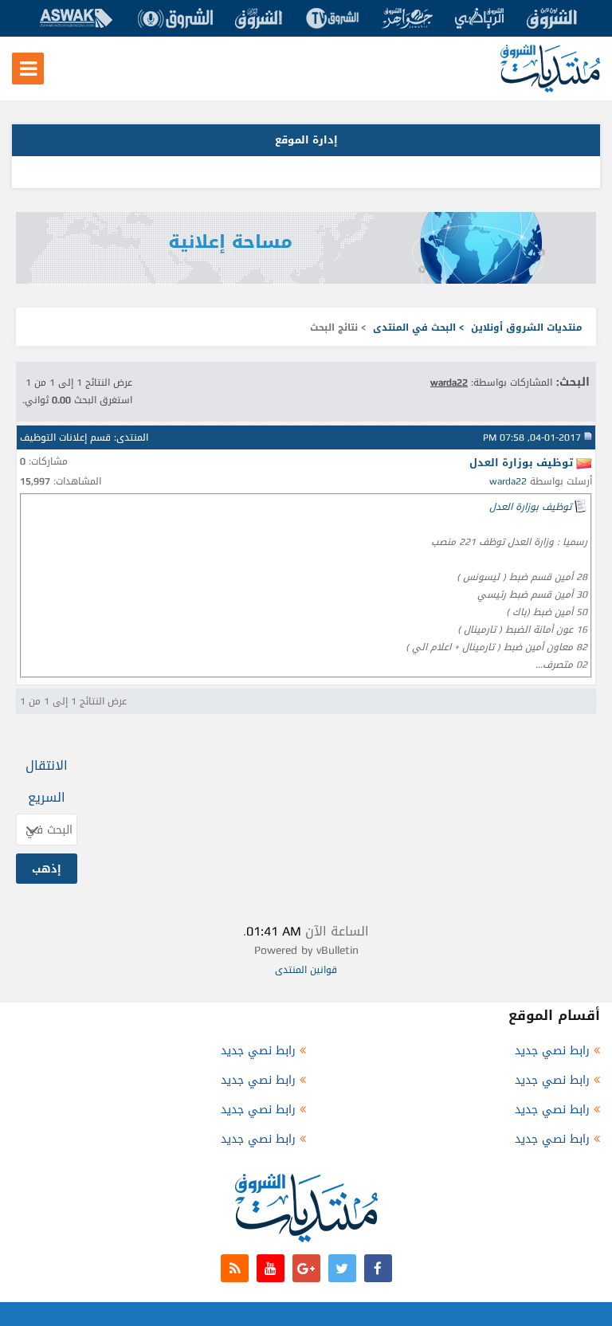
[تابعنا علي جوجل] (306, 1268)
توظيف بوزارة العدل (530, 507)
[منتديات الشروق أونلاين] (550, 89)
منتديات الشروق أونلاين (527, 327)
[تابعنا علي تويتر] (342, 1268)
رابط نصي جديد (552, 1050)
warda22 (508, 481)
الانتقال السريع (47, 781)
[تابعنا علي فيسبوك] (378, 1268)
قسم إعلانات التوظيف (65, 437)
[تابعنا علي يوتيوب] (270, 1268)
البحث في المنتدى (414, 327)
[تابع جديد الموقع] (235, 1268)
